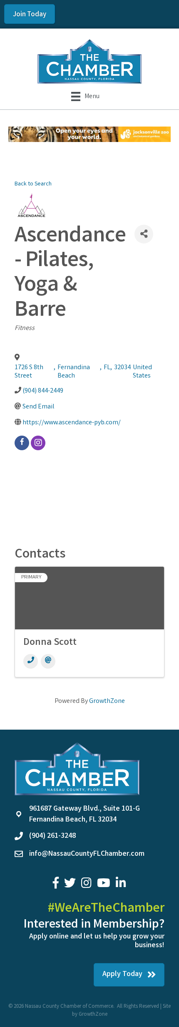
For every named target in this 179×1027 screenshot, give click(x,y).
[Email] (48, 661)
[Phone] (30, 661)
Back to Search (33, 184)
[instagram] (38, 443)
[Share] (143, 234)
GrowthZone (107, 701)
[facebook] (22, 443)
